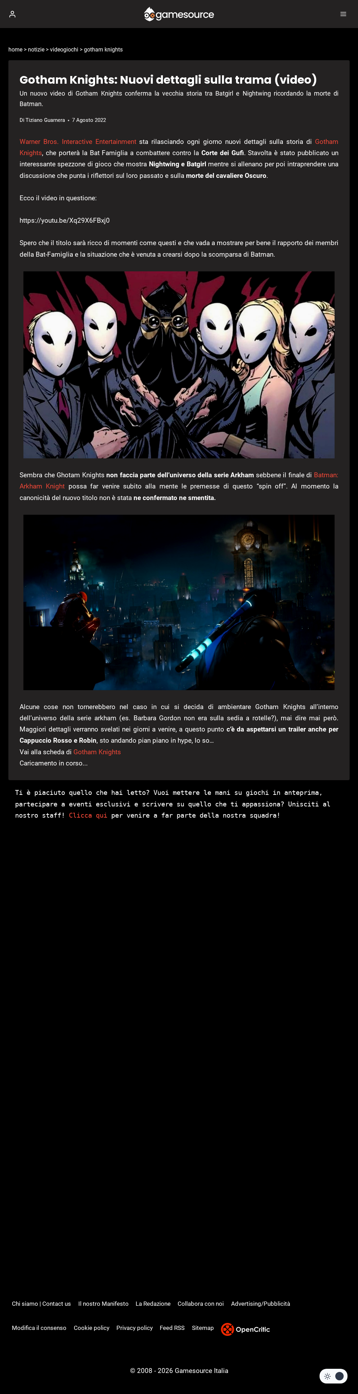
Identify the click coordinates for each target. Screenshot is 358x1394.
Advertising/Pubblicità (260, 1303)
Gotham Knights (97, 752)
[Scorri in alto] (340, 1367)
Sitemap (203, 1327)
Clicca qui (88, 815)
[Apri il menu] (343, 13)
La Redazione (153, 1303)
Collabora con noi (201, 1303)
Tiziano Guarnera (45, 120)
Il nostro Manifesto (103, 1303)
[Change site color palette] (334, 1376)
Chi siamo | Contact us (41, 1303)
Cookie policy (91, 1327)
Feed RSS (172, 1327)
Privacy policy (134, 1327)
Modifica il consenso (39, 1327)
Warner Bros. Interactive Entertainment (78, 142)
